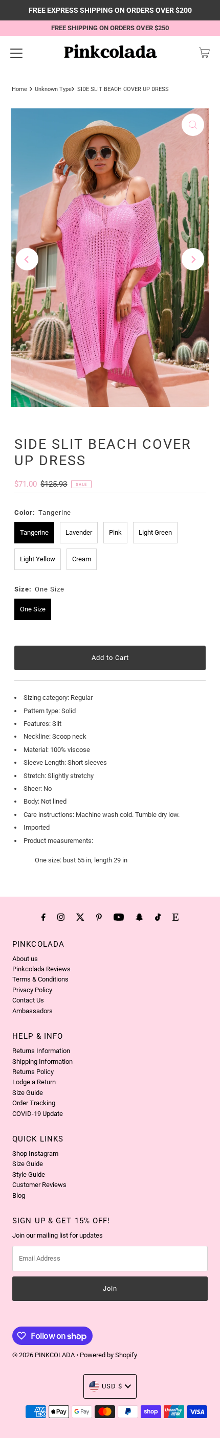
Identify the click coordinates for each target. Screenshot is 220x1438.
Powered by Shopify (108, 1355)
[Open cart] (204, 52)
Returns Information (41, 1051)
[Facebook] (43, 917)
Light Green (155, 532)
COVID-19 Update (37, 1113)
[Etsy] (175, 917)
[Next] (193, 259)
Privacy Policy (32, 990)
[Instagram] (60, 917)
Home (19, 89)
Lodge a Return (34, 1082)
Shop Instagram (35, 1153)
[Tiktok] (158, 917)
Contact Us (28, 1000)
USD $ (112, 1386)
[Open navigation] (16, 52)
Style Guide (28, 1174)
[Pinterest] (99, 917)
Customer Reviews (39, 1185)
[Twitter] (80, 917)
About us (25, 959)
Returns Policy (33, 1072)
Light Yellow (37, 559)
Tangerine (34, 532)
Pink (115, 532)
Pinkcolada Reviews (41, 969)
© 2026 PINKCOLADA (44, 1355)
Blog (18, 1195)
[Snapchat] (139, 917)
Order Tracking (33, 1103)
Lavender (78, 532)
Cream (81, 559)
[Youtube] (119, 917)
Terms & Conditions (40, 979)
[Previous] (27, 259)
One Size (33, 609)
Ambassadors (32, 1011)
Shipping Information (42, 1061)
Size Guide (27, 1093)
